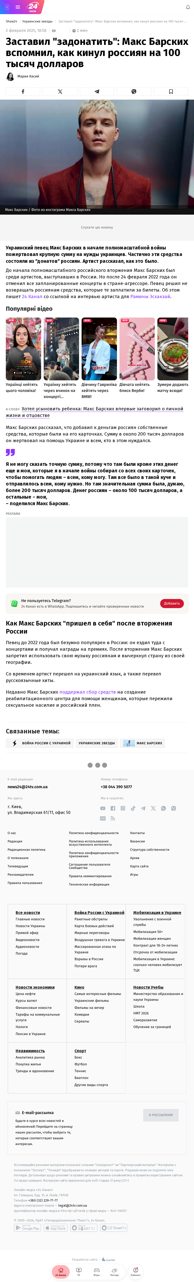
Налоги (22, 1027)
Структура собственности (149, 849)
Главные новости (30, 919)
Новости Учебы (148, 987)
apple (56, 1227)
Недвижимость (30, 1050)
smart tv (84, 1227)
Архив (134, 858)
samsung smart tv (113, 1227)
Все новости (28, 912)
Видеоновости (28, 939)
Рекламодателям (21, 874)
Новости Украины (30, 926)
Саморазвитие (145, 1020)
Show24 (12, 21)
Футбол (81, 1064)
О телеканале (18, 858)
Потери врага (86, 966)
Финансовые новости (34, 1007)
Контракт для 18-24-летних (155, 945)
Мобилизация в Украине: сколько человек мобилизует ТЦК (157, 965)
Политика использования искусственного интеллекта (90, 843)
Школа (138, 1006)
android (27, 1227)
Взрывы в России (89, 959)
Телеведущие (18, 866)
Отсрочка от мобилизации (155, 952)
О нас (12, 833)
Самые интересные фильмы (98, 994)
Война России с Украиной (99, 912)
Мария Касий (28, 76)
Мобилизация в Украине (157, 912)
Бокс (78, 1057)
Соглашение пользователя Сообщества (89, 866)
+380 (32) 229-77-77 (43, 1200)
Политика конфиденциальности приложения (94, 854)
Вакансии (137, 841)
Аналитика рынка (30, 1057)
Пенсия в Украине (31, 1034)
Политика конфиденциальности (94, 833)
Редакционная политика (26, 849)
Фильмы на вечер (89, 1007)
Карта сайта (139, 866)
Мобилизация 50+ (148, 931)
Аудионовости (27, 947)
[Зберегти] (171, 92)
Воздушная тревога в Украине (100, 939)
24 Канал (32, 296)
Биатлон (81, 1078)
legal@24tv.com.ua (72, 1205)
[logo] (33, 7)
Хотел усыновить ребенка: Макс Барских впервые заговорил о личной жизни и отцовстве (94, 412)
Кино (79, 987)
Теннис (80, 1071)
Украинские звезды (37, 21)
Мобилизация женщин (152, 938)
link (102, 808)
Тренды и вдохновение (35, 1071)
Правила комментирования (90, 876)
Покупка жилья (28, 1064)
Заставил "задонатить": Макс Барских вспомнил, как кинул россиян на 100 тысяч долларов (123, 21)
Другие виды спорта (91, 1084)
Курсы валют (26, 1001)
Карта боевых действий (94, 926)
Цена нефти (26, 994)
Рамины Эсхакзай (150, 296)
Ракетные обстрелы (91, 919)
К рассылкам (161, 1115)
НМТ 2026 (141, 1013)
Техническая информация (89, 884)
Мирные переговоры (92, 933)
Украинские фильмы (92, 1001)
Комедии (82, 1014)
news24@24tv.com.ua (28, 787)
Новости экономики (35, 987)
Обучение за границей (152, 1027)
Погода (22, 953)
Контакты (137, 833)
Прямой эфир (27, 933)
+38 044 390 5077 (116, 787)
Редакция (15, 841)
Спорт (80, 1050)
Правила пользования (25, 883)
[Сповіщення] (188, 7)
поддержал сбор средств (87, 692)
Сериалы (82, 1021)
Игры (134, 874)
